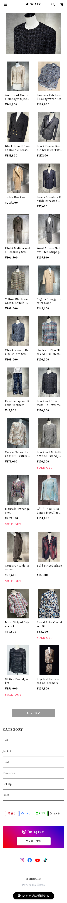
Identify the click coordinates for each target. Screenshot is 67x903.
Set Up (7, 784)
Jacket (7, 751)
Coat (6, 795)
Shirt (6, 762)
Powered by (29, 885)
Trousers (9, 773)
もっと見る (33, 713)
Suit (5, 740)
